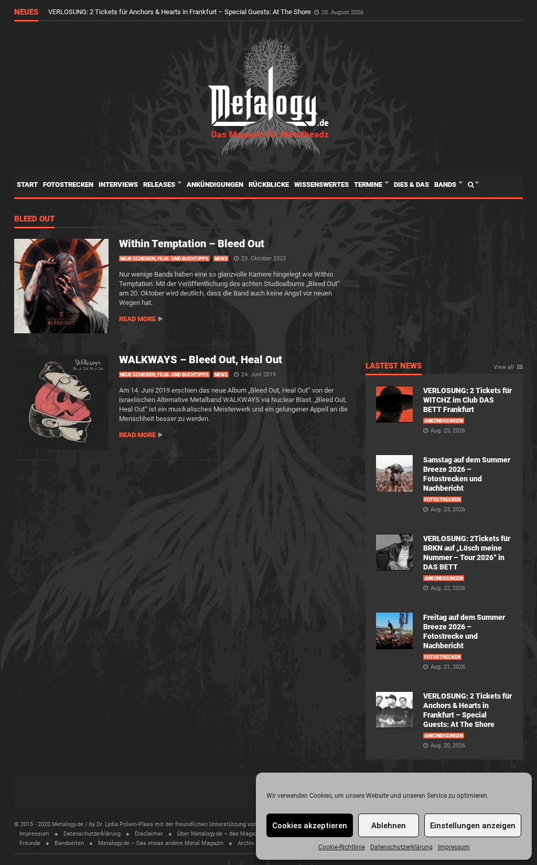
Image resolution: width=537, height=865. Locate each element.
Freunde (29, 843)
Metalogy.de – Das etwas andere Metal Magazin (160, 843)
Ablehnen (388, 825)
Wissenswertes (321, 184)
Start (27, 184)
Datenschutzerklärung (401, 847)
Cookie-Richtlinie (341, 847)
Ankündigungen (215, 184)
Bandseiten (69, 843)
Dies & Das (411, 184)
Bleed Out (34, 219)
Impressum (454, 847)
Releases (160, 184)
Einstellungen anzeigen (472, 825)
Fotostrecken (68, 184)
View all (503, 367)
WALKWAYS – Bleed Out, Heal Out (200, 359)
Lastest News (394, 366)
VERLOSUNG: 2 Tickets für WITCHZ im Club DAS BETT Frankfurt (467, 400)
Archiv (246, 843)
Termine (369, 184)
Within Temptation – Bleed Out (191, 243)
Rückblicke (269, 184)
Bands (446, 184)
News (221, 258)
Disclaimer (149, 833)
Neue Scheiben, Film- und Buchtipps (164, 258)
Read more (137, 318)
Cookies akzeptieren (309, 825)
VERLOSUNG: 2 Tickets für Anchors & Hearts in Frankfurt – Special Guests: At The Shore (180, 12)
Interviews (118, 184)
